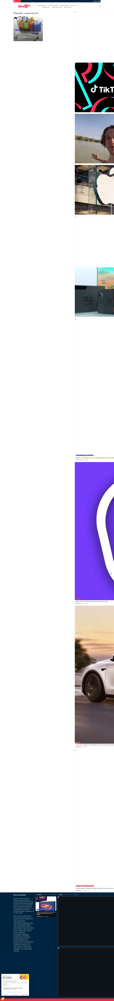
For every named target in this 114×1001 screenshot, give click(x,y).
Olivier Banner (18, 40)
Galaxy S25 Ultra (21, 925)
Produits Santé (26, 937)
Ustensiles (17, 30)
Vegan (25, 948)
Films (15, 925)
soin (29, 944)
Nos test (16, 932)
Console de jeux (21, 920)
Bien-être (22, 918)
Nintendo (29, 930)
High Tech (20, 927)
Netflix (20, 930)
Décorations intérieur (81, 455)
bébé (15, 920)
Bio (31, 918)
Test (22, 948)
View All (53, 894)
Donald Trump (26, 923)
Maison (15, 930)
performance (22, 932)
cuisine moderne (17, 923)
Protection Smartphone (19, 939)
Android (25, 916)
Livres (31, 927)
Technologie (16, 948)
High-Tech (72, 5)
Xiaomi (30, 948)
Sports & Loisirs (68, 7)
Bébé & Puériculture (53, 5)
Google (28, 925)
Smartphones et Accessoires (20, 944)
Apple (29, 916)
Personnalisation (17, 934)
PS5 (26, 939)
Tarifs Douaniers (26, 946)
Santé (21, 941)
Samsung (16, 941)
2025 (15, 916)
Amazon (20, 916)
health (15, 927)
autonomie (16, 918)
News (24, 930)
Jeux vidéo (26, 927)
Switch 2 (20, 946)
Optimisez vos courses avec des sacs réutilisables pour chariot (27, 33)
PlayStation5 (25, 934)
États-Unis (16, 951)
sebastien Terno (79, 459)
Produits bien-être (18, 937)
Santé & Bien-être (42, 5)
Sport (15, 946)
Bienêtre (27, 918)
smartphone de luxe (28, 941)
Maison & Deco (46, 7)
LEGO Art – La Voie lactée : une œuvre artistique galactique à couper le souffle (46, 913)
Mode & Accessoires (57, 7)
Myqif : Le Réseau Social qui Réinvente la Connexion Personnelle (92, 601)
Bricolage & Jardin (64, 5)
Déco (32, 923)
